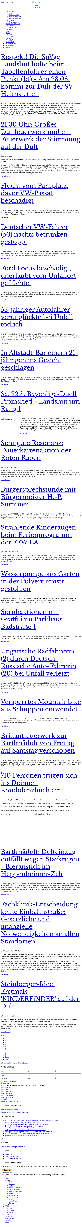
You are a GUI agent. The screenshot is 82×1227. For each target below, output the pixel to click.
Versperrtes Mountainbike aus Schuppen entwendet (41, 705)
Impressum (8, 1155)
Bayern (11, 29)
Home (36, 6)
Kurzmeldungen (14, 22)
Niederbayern (13, 27)
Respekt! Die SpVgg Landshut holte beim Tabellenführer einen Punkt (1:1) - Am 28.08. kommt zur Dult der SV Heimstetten (37, 75)
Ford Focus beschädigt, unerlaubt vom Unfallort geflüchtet (38, 276)
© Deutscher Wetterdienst (8, 1081)
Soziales (11, 11)
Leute (10, 13)
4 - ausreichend (8, 1093)
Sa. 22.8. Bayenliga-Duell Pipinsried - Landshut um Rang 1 (40, 401)
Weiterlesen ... (5, 176)
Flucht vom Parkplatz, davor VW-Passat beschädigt (34, 193)
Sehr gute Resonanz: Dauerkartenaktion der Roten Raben (36, 450)
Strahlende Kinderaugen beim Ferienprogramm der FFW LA (38, 535)
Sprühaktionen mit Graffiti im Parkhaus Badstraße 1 (31, 619)
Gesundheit (10, 42)
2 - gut (5, 1089)
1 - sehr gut (7, 1087)
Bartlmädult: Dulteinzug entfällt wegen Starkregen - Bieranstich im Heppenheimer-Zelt (40, 863)
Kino (10, 35)
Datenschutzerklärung (12, 1156)
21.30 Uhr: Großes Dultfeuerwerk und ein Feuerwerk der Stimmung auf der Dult (40, 135)
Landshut (37, 7)
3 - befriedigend (8, 1091)
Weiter (7, 1058)
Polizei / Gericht (14, 15)
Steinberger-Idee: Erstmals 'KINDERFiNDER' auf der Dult (40, 995)
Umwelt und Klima (15, 17)
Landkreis (12, 26)
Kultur (8, 33)
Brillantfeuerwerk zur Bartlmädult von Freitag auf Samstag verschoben (38, 743)
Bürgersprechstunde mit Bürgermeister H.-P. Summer (38, 497)
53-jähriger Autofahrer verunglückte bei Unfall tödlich (37, 317)
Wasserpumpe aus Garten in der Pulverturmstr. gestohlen (40, 581)
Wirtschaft (9, 40)
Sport (8, 31)
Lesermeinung (11, 44)
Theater (11, 36)
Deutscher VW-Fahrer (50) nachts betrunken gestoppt (34, 234)
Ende (6, 1060)
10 (5, 1056)
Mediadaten (10, 45)
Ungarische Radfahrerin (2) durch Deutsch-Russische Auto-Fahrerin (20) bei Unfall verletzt (38, 662)
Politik (11, 9)
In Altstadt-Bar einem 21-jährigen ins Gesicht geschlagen (39, 360)
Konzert (11, 38)
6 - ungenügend (8, 1097)
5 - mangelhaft (8, 1095)
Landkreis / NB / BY (13, 24)
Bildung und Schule (15, 18)
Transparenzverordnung (13, 1158)
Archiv (8, 47)
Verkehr (11, 20)
